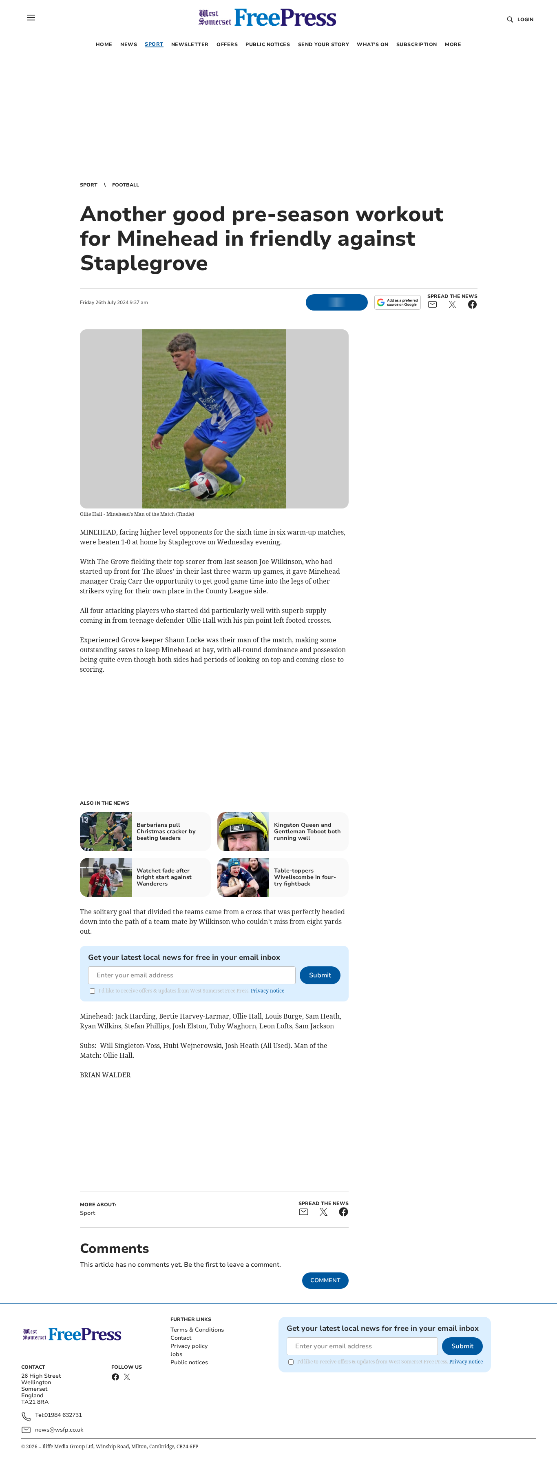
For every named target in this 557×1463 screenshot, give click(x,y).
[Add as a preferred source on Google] (397, 302)
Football (125, 185)
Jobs (176, 1354)
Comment (325, 1280)
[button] (31, 17)
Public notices (189, 1362)
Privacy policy (189, 1346)
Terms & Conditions (197, 1330)
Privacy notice (267, 991)
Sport (88, 185)
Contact (180, 1338)
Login (525, 19)
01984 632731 (63, 1415)
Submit (320, 975)
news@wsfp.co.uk (59, 1430)
